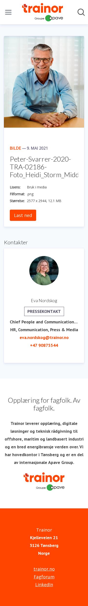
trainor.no (44, 569)
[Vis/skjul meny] (8, 12)
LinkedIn (44, 584)
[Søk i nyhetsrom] (81, 12)
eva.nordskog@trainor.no (44, 337)
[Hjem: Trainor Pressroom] (42, 12)
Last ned (23, 215)
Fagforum (44, 577)
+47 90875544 (44, 345)
